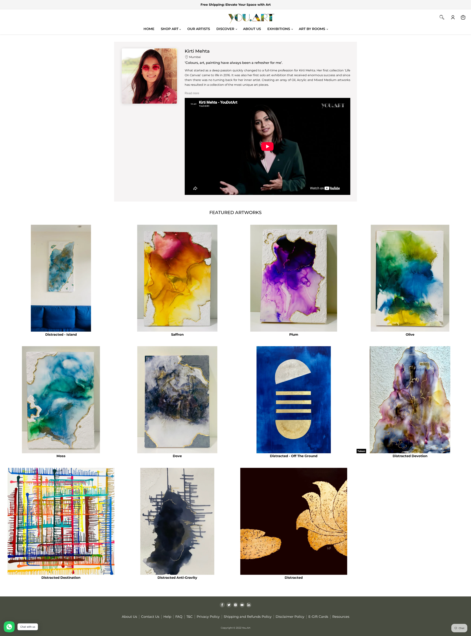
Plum (293, 335)
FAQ (178, 617)
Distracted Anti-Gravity (177, 578)
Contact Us (150, 617)
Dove (177, 456)
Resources (340, 617)
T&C (189, 617)
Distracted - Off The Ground (293, 456)
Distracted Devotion (410, 456)
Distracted (294, 578)
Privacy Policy (208, 617)
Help (167, 617)
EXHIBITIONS (279, 29)
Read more (192, 93)
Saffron (177, 335)
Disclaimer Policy (290, 617)
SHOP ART (170, 29)
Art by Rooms (312, 29)
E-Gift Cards (318, 617)
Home (149, 29)
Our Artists (198, 29)
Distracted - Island (61, 335)
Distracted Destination (60, 578)
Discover (225, 29)
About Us (252, 29)
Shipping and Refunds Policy (248, 617)
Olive (410, 335)
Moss (60, 456)
